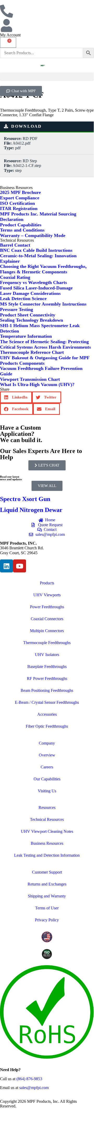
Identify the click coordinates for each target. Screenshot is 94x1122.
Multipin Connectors (47, 630)
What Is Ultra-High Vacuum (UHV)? (37, 384)
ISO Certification (17, 203)
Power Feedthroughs (47, 607)
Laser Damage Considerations (30, 293)
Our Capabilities (47, 779)
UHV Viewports (47, 595)
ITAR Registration (18, 208)
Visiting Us (47, 791)
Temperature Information (26, 336)
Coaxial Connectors (47, 619)
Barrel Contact (15, 245)
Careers (47, 767)
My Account (10, 35)
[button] (47, 76)
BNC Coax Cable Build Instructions (36, 250)
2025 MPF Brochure (20, 192)
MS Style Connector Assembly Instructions (43, 304)
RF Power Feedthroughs (47, 678)
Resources (47, 807)
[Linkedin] (6, 565)
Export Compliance (19, 197)
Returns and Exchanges (47, 884)
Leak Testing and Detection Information (47, 855)
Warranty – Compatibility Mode (32, 235)
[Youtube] (19, 565)
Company (47, 743)
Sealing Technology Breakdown (31, 320)
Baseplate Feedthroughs (47, 666)
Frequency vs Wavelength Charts (33, 282)
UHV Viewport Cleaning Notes (47, 831)
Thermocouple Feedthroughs (47, 642)
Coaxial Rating (15, 277)
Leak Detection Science (23, 298)
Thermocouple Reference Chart (32, 352)
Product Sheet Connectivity (27, 314)
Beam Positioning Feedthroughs (47, 690)
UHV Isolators (47, 654)
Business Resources (47, 843)
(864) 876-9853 (29, 1079)
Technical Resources (47, 819)
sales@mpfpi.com (34, 1087)
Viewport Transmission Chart (30, 379)
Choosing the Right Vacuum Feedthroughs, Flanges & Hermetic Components (43, 269)
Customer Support (47, 872)
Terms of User (47, 908)
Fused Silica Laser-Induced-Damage (36, 287)
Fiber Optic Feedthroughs (47, 726)
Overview (47, 755)
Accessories (47, 714)
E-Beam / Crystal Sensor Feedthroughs (47, 702)
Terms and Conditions (22, 230)
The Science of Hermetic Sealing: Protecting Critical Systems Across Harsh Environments (45, 344)
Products (47, 583)
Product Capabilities (20, 224)
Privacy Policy (47, 920)
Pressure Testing (16, 309)
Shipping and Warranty (47, 896)
